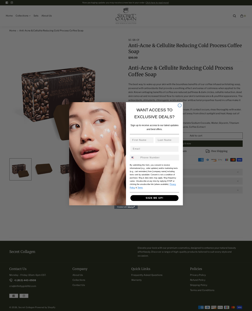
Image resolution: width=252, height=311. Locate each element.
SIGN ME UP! (154, 198)
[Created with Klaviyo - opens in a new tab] (126, 207)
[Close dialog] (179, 105)
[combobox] (134, 157)
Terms (140, 188)
